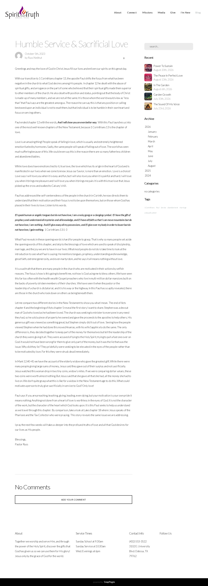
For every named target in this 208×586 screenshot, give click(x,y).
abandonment (172, 207)
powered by (104, 582)
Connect (132, 12)
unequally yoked (150, 213)
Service (163, 207)
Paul (157, 207)
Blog (198, 12)
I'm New (185, 12)
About (118, 12)
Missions (147, 12)
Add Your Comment (73, 499)
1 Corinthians (149, 207)
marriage (183, 207)
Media (161, 12)
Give (173, 12)
